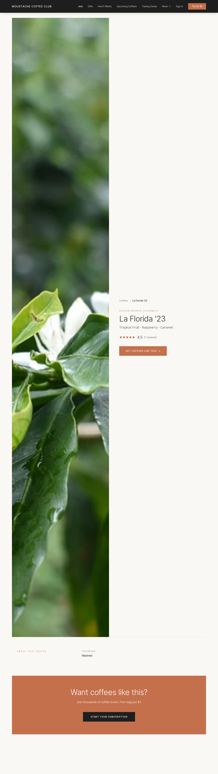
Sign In (179, 6)
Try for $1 (197, 6)
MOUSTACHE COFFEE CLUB (32, 6)
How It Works (105, 6)
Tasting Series (149, 6)
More (165, 6)
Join (80, 6)
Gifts (90, 6)
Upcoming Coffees (127, 6)
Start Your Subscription (109, 716)
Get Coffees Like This (141, 351)
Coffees (123, 300)
